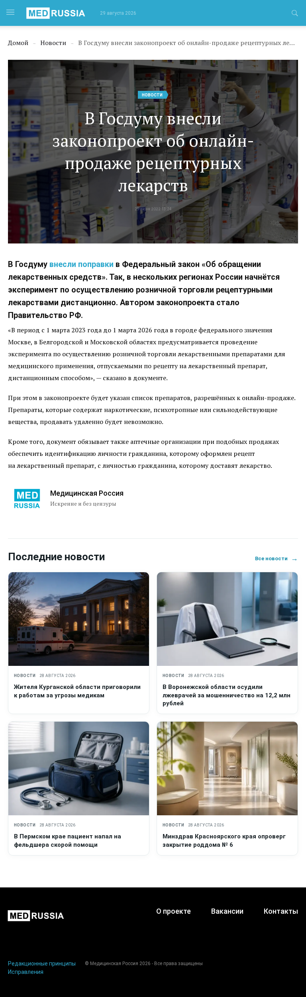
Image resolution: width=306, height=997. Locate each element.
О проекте (173, 911)
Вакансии (227, 911)
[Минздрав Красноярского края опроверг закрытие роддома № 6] (227, 768)
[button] (295, 14)
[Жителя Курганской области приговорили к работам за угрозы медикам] (78, 619)
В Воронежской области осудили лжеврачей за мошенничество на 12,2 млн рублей (226, 695)
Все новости (276, 558)
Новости (152, 95)
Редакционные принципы (42, 963)
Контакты (281, 911)
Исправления (25, 972)
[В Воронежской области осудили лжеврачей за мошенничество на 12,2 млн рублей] (227, 619)
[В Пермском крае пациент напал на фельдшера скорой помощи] (78, 768)
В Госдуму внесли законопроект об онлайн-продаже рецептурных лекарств (153, 151)
